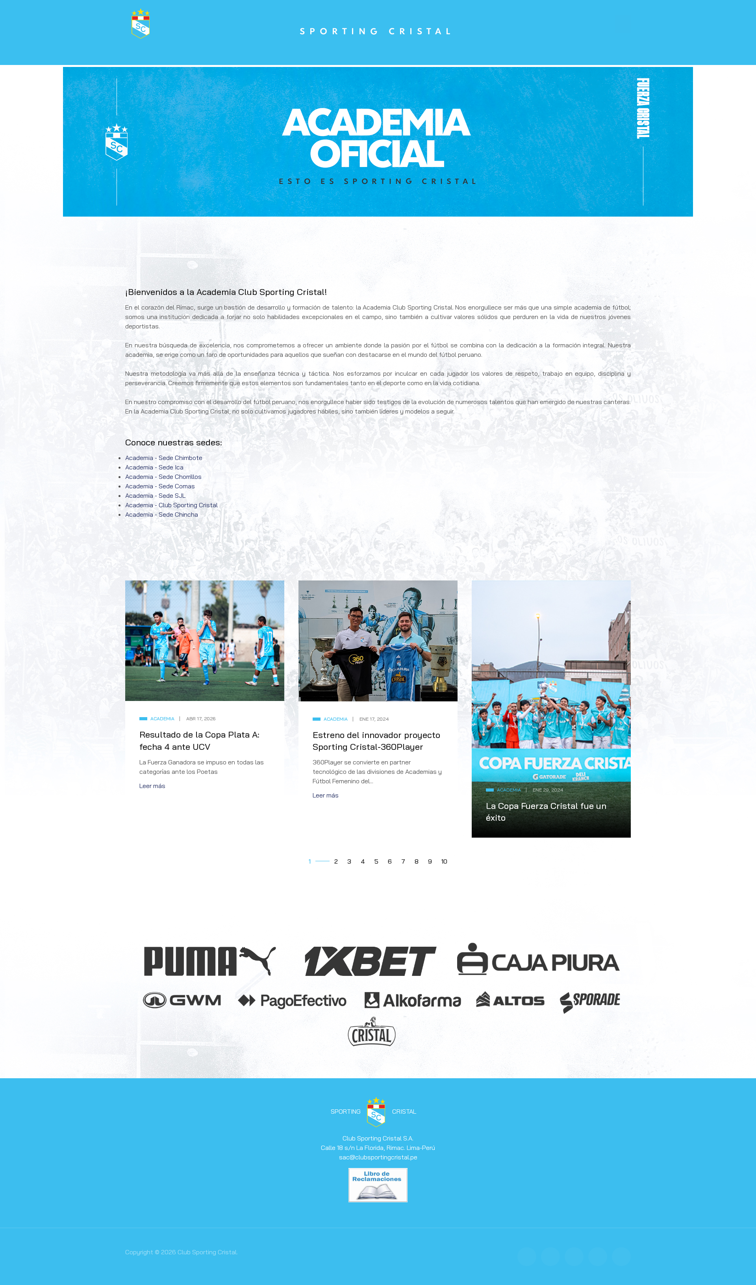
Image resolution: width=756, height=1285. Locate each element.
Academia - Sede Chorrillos (164, 476)
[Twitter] (550, 1256)
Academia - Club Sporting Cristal (172, 505)
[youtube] (597, 1256)
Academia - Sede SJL (156, 495)
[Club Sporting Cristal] (141, 23)
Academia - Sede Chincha (162, 514)
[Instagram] (574, 1256)
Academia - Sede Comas (160, 486)
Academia (162, 718)
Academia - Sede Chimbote (164, 458)
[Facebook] (526, 1256)
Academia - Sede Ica (155, 467)
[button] (623, 24)
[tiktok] (621, 1256)
